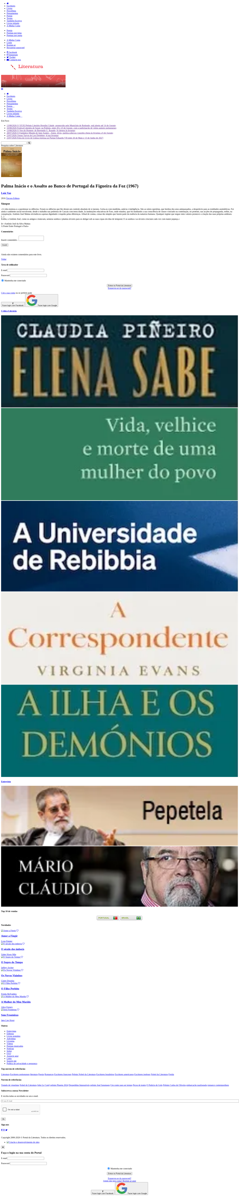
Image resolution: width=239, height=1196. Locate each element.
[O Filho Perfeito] (10, 983)
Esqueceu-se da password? (119, 288)
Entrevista (6, 781)
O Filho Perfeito (10, 988)
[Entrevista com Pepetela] (119, 845)
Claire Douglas (7, 981)
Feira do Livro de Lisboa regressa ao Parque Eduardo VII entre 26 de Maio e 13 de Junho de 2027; (55, 138)
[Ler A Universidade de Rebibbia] (119, 591)
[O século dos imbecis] (13, 944)
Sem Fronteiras (9, 1015)
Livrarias (10, 1041)
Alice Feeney (7, 1007)
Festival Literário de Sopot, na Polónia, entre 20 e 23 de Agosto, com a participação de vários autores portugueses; (62, 128)
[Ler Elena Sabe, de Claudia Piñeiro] (119, 407)
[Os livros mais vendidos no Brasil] (131, 920)
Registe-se (11, 45)
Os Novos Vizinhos (11, 975)
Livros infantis (13, 23)
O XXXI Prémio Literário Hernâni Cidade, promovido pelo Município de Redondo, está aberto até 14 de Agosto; (61, 125)
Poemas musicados (15, 1046)
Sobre (9, 1051)
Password (5, 275)
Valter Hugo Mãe (8, 954)
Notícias (10, 1048)
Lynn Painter (6, 941)
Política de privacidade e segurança (22, 1063)
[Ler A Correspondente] (119, 683)
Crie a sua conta (8, 293)
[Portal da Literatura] (22, 69)
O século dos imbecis (12, 949)
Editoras (10, 1033)
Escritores (11, 6)
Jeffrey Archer (7, 967)
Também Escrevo (14, 21)
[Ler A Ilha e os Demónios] (119, 776)
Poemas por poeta (14, 35)
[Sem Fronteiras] (10, 1009)
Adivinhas (11, 1038)
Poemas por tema (14, 33)
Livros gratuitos (13, 1036)
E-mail (4, 270)
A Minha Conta (13, 26)
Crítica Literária (9, 311)
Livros (9, 8)
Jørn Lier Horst (7, 1020)
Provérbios (11, 11)
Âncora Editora (13, 198)
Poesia (9, 16)
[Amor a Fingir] (10, 930)
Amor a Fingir (9, 935)
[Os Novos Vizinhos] (12, 970)
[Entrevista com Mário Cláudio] (119, 906)
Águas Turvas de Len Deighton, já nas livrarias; (33, 135)
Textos (9, 18)
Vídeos (10, 1043)
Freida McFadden (9, 994)
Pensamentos (12, 13)
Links (9, 1058)
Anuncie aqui (12, 1056)
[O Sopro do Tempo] (12, 957)
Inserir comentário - (10, 240)
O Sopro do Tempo (12, 962)
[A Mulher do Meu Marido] (15, 996)
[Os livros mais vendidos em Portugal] (108, 920)
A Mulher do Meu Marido (16, 1001)
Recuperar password (15, 47)
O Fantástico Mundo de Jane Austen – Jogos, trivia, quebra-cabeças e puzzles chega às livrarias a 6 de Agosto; (60, 133)
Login (9, 42)
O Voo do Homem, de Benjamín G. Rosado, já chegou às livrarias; (41, 130)
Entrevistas (11, 1031)
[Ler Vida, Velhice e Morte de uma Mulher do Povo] (119, 499)
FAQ (9, 1053)
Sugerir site (11, 1061)
